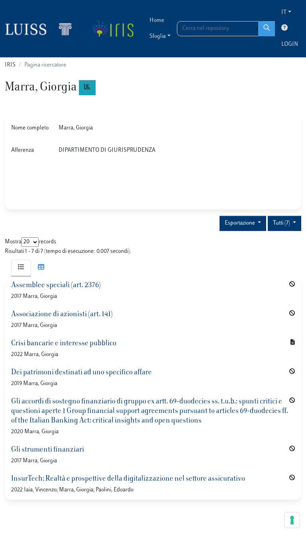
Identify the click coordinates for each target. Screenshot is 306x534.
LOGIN (289, 44)
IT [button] (283, 13)
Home (156, 20)
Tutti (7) (282, 223)
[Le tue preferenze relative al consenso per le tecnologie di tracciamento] (292, 520)
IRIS (10, 65)
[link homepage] (42, 28)
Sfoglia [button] (157, 36)
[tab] (21, 268)
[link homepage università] (112, 28)
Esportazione (240, 223)
